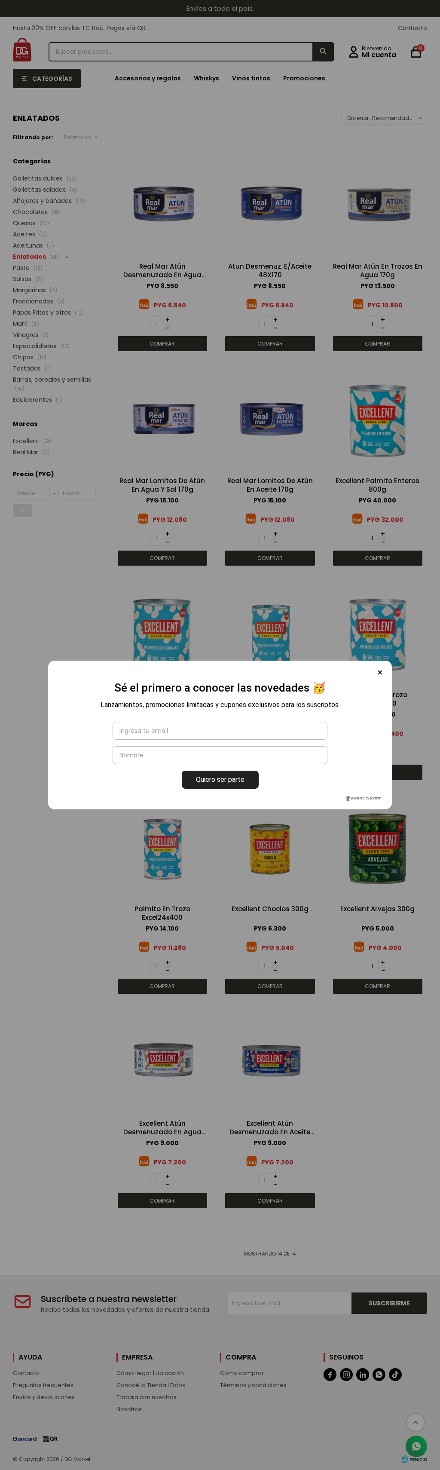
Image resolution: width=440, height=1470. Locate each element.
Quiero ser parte (220, 779)
